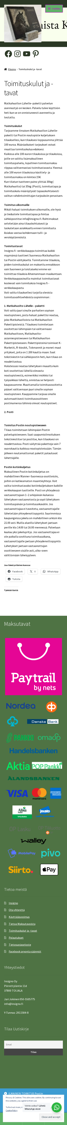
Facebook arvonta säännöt (25, 951)
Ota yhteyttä (17, 910)
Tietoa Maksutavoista (22, 924)
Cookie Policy (12, 1110)
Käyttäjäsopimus (19, 917)
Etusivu (12, 69)
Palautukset (16, 937)
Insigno (13, 903)
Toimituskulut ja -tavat (23, 930)
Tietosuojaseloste (20, 944)
